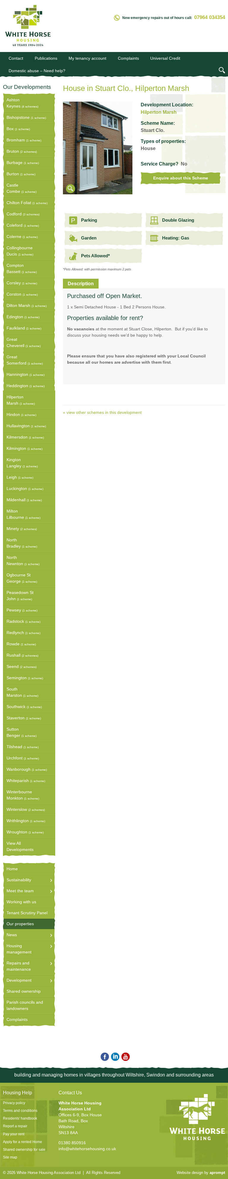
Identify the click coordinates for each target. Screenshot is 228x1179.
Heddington (26, 385)
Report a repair (15, 1126)
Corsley (22, 282)
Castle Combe (22, 188)
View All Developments (20, 846)
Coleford (23, 225)
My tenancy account (87, 58)
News (12, 934)
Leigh (20, 477)
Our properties (20, 923)
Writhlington (26, 820)
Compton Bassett (22, 268)
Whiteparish (26, 780)
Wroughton (25, 832)
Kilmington (24, 448)
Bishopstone (26, 117)
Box (18, 128)
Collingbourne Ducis (20, 250)
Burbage (23, 162)
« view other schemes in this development (102, 412)
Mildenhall (24, 499)
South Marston (22, 692)
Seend (22, 666)
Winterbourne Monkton (23, 794)
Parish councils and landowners (25, 1005)
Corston (22, 294)
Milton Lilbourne (23, 514)
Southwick (24, 706)
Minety (22, 528)
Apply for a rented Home (22, 1142)
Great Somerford (25, 359)
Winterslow (26, 809)
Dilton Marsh (27, 305)
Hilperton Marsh (21, 400)
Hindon (21, 414)
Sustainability (19, 879)
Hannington (26, 374)
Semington (25, 677)
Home (12, 868)
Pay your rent (13, 1134)
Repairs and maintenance (19, 966)
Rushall (22, 655)
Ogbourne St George (22, 578)
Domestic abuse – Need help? (37, 70)
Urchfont (23, 758)
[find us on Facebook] (104, 1057)
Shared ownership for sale (24, 1150)
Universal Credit (165, 58)
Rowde (21, 643)
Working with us (21, 901)
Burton (21, 173)
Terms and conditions (20, 1111)
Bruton (22, 151)
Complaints (128, 58)
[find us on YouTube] (124, 1057)
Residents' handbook (20, 1118)
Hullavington (26, 425)
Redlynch (23, 632)
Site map (10, 1157)
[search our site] (222, 71)
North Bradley (22, 543)
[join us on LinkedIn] (114, 1057)
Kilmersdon (25, 437)
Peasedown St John (20, 595)
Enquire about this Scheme (180, 178)
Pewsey (22, 610)
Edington (23, 316)
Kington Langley (22, 462)
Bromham (24, 140)
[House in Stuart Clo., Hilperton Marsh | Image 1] (97, 192)
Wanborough (27, 769)
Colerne (22, 236)
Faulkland (24, 328)
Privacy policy (14, 1103)
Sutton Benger (22, 732)
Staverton (24, 717)
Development (19, 980)
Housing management (19, 948)
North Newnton (23, 560)
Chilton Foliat (27, 202)
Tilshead (23, 746)
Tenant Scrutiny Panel (27, 912)
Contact (16, 58)
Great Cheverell (24, 342)
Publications (46, 58)
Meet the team (20, 890)
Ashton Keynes (22, 102)
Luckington (25, 488)
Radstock (23, 621)
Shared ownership (24, 991)
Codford (23, 214)
